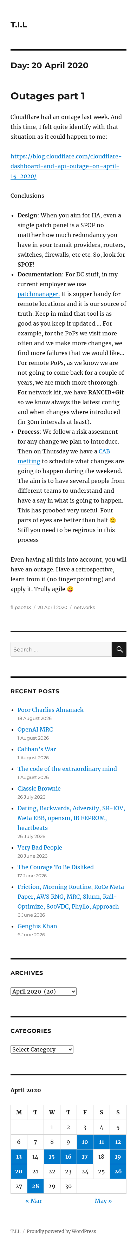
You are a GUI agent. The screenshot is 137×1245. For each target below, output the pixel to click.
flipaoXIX (21, 607)
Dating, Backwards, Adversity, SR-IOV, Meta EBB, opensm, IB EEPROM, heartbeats (71, 818)
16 (68, 1156)
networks (84, 607)
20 (18, 1171)
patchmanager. (39, 293)
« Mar (33, 1200)
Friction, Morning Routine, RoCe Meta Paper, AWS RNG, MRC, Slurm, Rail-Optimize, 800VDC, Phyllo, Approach (71, 896)
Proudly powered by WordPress (61, 1231)
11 (101, 1141)
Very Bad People (40, 847)
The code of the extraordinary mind (67, 768)
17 (85, 1156)
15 (52, 1156)
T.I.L (19, 25)
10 (85, 1141)
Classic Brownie (39, 788)
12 (118, 1141)
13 (19, 1156)
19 (118, 1156)
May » (103, 1200)
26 (118, 1171)
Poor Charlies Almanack (51, 709)
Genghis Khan (37, 926)
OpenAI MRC (35, 729)
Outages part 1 (48, 96)
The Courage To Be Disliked (56, 867)
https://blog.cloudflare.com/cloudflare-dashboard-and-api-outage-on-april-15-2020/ (66, 166)
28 (35, 1186)
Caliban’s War (37, 749)
